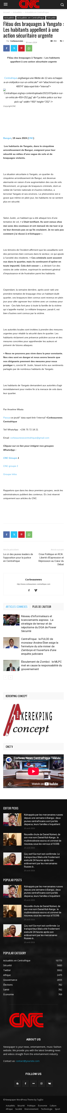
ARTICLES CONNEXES (16, 606)
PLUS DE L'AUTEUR (41, 606)
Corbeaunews (16, 41)
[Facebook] (6, 48)
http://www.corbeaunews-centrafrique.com (33, 584)
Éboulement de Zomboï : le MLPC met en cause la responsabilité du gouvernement (41, 665)
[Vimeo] (37, 590)
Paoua (6, 417)
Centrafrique (10, 78)
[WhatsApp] (29, 48)
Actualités (17, 12)
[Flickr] (33, 1083)
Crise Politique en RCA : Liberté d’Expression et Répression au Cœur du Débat (51, 559)
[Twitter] (14, 48)
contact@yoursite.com (28, 1061)
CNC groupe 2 (10, 466)
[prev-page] (5, 677)
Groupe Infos (10, 474)
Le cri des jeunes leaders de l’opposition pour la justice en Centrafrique (18, 557)
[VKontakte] (49, 1083)
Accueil (6, 12)
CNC (30, 138)
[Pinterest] (21, 48)
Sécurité (51, 17)
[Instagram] (41, 1083)
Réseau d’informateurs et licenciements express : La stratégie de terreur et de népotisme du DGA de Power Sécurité (38, 624)
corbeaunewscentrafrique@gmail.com (29, 437)
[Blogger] (17, 1083)
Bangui (7, 138)
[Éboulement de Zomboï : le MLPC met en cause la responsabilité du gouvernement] (11, 665)
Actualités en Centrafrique (37, 12)
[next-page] (10, 677)
